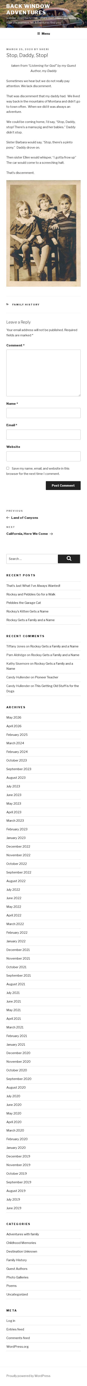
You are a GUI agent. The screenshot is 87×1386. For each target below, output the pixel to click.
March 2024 (15, 743)
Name (12, 404)
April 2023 (13, 812)
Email (11, 425)
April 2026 (14, 726)
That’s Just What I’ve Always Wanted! (33, 586)
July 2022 (13, 890)
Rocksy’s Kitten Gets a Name (27, 611)
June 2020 (14, 1105)
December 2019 (18, 1156)
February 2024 (17, 752)
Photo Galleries (17, 1277)
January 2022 (16, 941)
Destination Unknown (21, 1251)
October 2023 (16, 760)
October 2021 (16, 967)
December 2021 (18, 950)
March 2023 (15, 821)
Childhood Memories (21, 1243)
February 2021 (16, 1036)
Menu (46, 33)
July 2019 (13, 1199)
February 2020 (17, 1139)
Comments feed (18, 1338)
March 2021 (15, 1027)
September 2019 (18, 1182)
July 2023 (13, 786)
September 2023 (18, 769)
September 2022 (18, 872)
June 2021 (13, 1001)
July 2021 (13, 993)
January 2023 (16, 838)
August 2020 (16, 1087)
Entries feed (15, 1329)
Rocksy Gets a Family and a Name (30, 620)
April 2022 (13, 915)
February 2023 (16, 829)
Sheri (44, 49)
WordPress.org (17, 1347)
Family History (26, 304)
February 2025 (17, 735)
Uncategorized (17, 1294)
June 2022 (13, 898)
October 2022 (16, 864)
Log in (10, 1321)
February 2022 (16, 933)
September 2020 (18, 1079)
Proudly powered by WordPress (28, 1376)
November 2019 (18, 1165)
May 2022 (13, 907)
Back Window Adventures (28, 9)
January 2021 (15, 1044)
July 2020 (13, 1096)
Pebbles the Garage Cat (23, 603)
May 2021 (13, 1010)
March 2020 (15, 1130)
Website (13, 447)
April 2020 (14, 1122)
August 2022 (16, 881)
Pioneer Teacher (46, 677)
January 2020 (16, 1148)
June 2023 (13, 795)
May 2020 (13, 1113)
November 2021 (18, 958)
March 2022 (15, 924)
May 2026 (13, 717)
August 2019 (16, 1191)
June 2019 (13, 1208)
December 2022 (18, 846)
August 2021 (15, 984)
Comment (15, 345)
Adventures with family (22, 1234)
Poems (11, 1286)
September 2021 (18, 975)
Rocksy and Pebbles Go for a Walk (30, 594)
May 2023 (13, 804)
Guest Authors (16, 1269)
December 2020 (18, 1053)
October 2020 (16, 1070)
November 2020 (18, 1062)
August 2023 (16, 778)
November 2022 (18, 855)
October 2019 (16, 1174)
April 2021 (13, 1019)
